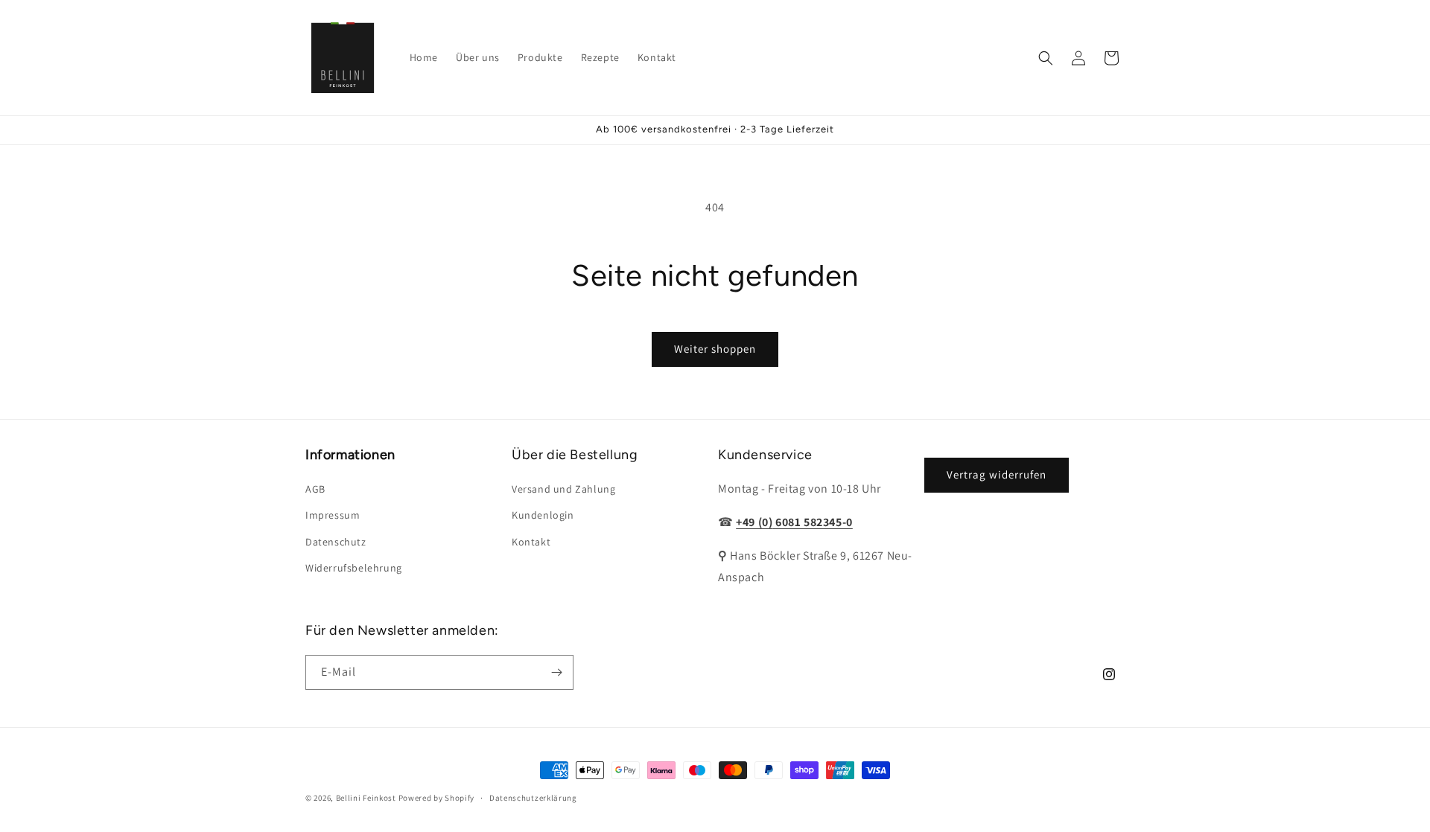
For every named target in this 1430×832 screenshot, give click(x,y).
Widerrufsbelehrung (353, 568)
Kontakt (531, 541)
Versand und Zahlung (563, 489)
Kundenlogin (543, 515)
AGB (315, 489)
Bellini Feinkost (366, 798)
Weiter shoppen (715, 349)
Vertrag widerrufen (996, 474)
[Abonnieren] (556, 672)
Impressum (332, 515)
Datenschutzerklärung (533, 798)
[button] (1045, 58)
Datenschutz (335, 541)
